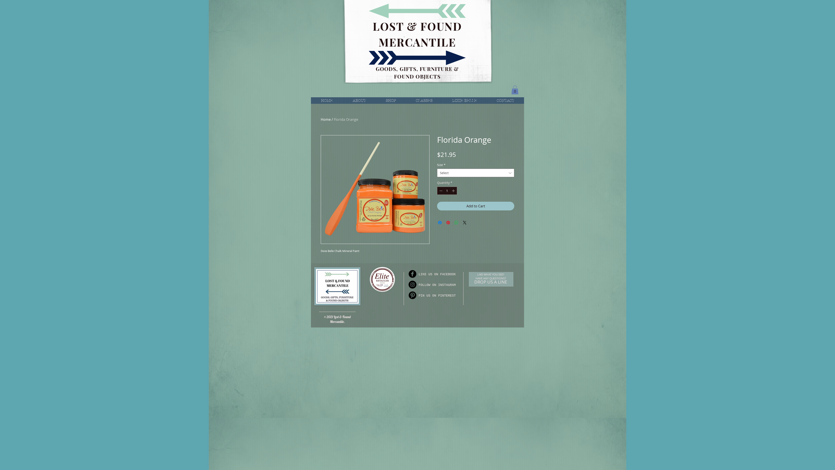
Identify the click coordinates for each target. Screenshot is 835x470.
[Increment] (453, 191)
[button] (515, 90)
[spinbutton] (447, 191)
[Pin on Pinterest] (448, 222)
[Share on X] (464, 222)
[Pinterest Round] (412, 295)
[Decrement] (440, 191)
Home (326, 119)
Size (441, 165)
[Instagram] (412, 285)
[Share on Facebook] (440, 222)
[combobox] (475, 173)
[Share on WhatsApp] (456, 222)
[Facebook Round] (412, 274)
